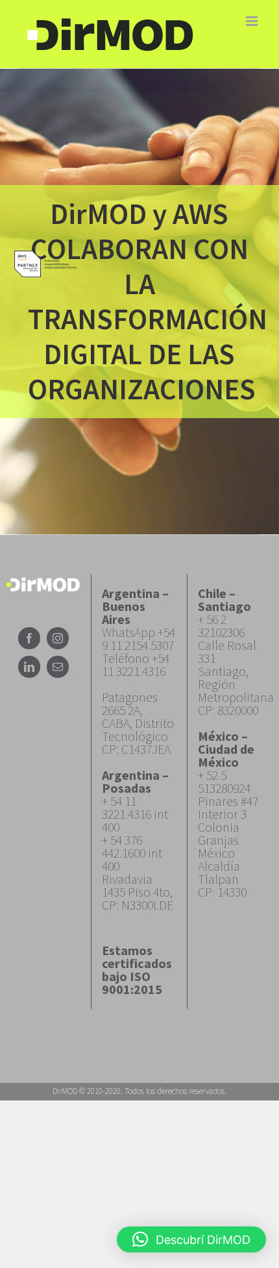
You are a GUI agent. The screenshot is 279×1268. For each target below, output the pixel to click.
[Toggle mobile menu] (253, 21)
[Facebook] (29, 638)
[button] (191, 1239)
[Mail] (58, 667)
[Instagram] (58, 638)
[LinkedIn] (29, 667)
